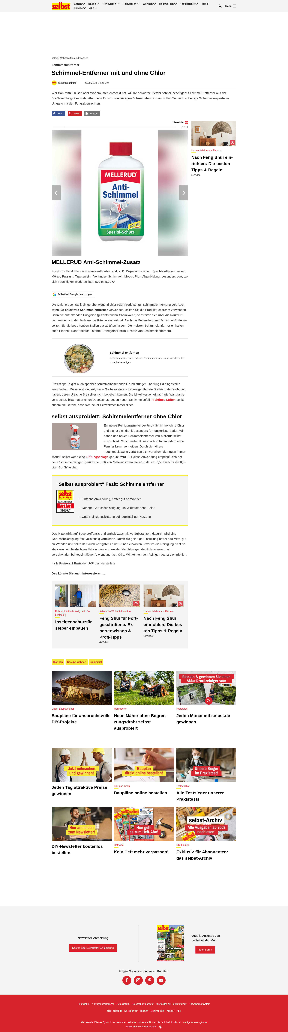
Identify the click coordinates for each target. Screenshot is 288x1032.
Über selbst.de (114, 1010)
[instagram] (138, 980)
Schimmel (96, 662)
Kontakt (170, 1010)
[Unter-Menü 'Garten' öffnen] (83, 4)
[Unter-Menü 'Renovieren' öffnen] (118, 4)
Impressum (83, 1004)
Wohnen (148, 4)
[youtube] (161, 980)
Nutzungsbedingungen (103, 1004)
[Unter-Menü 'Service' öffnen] (84, 8)
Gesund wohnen (79, 58)
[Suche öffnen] (220, 5)
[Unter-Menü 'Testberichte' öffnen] (196, 4)
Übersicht (178, 122)
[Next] (183, 192)
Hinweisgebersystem (199, 1004)
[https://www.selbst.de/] (61, 6)
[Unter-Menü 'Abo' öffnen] (96, 8)
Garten (78, 4)
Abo (91, 8)
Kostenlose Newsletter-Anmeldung (93, 948)
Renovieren (109, 4)
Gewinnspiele (157, 1010)
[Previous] (56, 192)
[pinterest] (149, 980)
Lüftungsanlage (97, 457)
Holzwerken (129, 4)
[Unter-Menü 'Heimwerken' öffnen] (175, 4)
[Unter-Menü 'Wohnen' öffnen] (154, 4)
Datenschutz (123, 1004)
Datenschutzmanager (143, 1004)
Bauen (92, 4)
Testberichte (187, 4)
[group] (120, 205)
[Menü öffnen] (234, 6)
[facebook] (126, 980)
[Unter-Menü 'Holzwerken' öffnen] (138, 4)
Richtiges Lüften (164, 399)
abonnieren (205, 949)
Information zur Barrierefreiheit (171, 1004)
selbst (55, 58)
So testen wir (131, 1010)
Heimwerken (166, 4)
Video (204, 4)
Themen (144, 1010)
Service (78, 8)
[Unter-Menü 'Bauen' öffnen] (98, 4)
